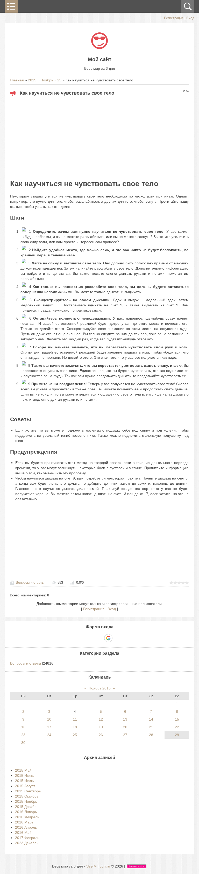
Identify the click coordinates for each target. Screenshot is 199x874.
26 (101, 735)
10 (49, 719)
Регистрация (173, 18)
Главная (17, 80)
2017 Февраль (27, 838)
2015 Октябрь (26, 796)
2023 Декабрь (26, 843)
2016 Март (24, 822)
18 (75, 727)
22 (177, 727)
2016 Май (23, 832)
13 (125, 719)
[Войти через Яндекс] (99, 638)
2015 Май (23, 770)
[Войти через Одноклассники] (117, 638)
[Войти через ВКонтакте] (90, 638)
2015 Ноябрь (26, 801)
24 (49, 735)
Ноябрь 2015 (100, 688)
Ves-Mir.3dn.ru (98, 866)
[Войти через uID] (82, 638)
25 (75, 735)
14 (151, 719)
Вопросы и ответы (30, 582)
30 (23, 743)
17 (49, 727)
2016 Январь (26, 812)
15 (177, 719)
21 (151, 727)
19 (101, 727)
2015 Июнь (24, 775)
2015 (32, 80)
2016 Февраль (27, 817)
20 (125, 727)
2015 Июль (24, 781)
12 (101, 719)
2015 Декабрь (26, 807)
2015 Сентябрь (28, 791)
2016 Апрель (26, 827)
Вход (190, 18)
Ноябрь (46, 80)
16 (23, 727)
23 (23, 735)
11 (75, 719)
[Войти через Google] (108, 638)
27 (125, 735)
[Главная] (99, 48)
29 (59, 80)
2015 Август (25, 786)
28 (151, 735)
